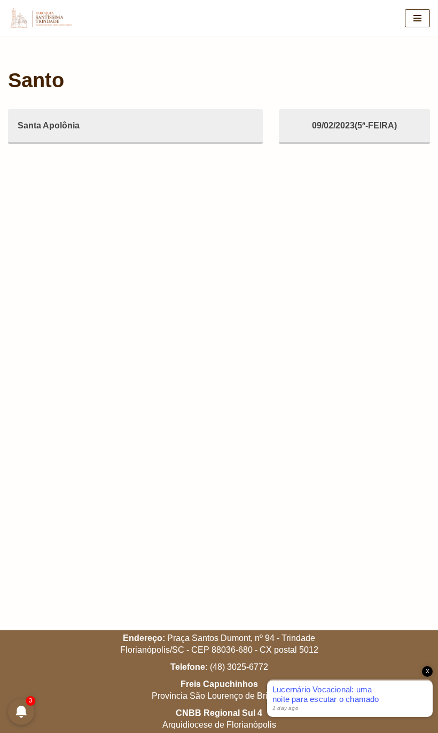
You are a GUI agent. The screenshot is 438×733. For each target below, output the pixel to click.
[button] (415, 15)
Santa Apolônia (49, 125)
